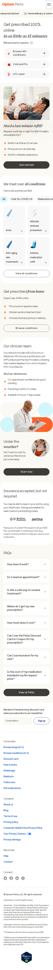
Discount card (11, 759)
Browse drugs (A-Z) (14, 747)
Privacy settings (12, 839)
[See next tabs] (47, 13)
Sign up (41, 720)
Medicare (8, 776)
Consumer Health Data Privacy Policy (23, 828)
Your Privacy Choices (14, 833)
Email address (12, 720)
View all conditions (26, 273)
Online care (9, 782)
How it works (10, 764)
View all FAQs (26, 692)
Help (6, 856)
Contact (8, 861)
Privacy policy (11, 822)
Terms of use (10, 816)
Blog (6, 810)
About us (8, 804)
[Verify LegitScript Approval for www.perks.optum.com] (26, 962)
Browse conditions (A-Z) (16, 753)
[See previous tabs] (5, 13)
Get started (26, 165)
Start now (27, 471)
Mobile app (9, 770)
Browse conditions (27, 328)
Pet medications (12, 788)
